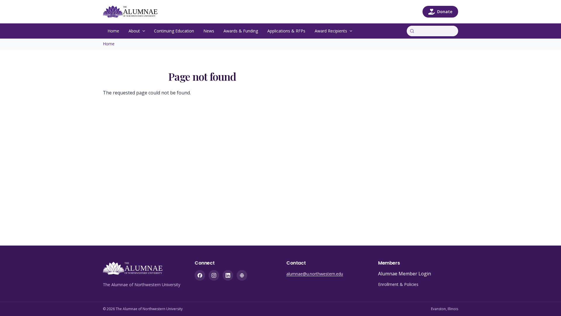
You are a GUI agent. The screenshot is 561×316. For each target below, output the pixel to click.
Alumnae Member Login (404, 273)
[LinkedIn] (228, 275)
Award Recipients (331, 31)
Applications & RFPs (286, 31)
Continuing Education (174, 31)
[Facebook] (200, 275)
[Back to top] (547, 302)
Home (113, 31)
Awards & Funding (241, 31)
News (208, 31)
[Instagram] (214, 275)
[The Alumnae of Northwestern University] (133, 12)
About (134, 31)
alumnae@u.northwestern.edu (314, 274)
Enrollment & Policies (398, 284)
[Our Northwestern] (242, 275)
